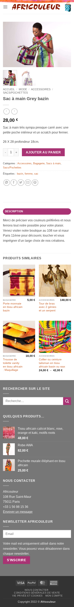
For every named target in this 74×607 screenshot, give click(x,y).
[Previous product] (14, 111)
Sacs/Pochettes (15, 92)
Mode (23, 89)
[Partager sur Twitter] (21, 182)
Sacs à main (53, 163)
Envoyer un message (18, 511)
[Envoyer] (67, 401)
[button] (5, 7)
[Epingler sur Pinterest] (35, 182)
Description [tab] (14, 211)
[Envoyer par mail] (28, 182)
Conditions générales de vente (37, 592)
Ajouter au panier (43, 152)
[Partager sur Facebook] (13, 182)
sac (36, 173)
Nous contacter (37, 590)
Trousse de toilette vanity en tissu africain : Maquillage (12, 364)
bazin (20, 173)
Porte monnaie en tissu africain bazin (12, 307)
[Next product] (6, 111)
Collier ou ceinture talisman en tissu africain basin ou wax (52, 363)
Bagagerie (39, 163)
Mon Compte (54, 595)
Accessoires (41, 89)
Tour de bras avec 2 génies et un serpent (47, 307)
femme (29, 173)
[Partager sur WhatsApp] (6, 182)
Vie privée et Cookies (27, 595)
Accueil (9, 89)
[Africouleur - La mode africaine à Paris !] (36, 7)
